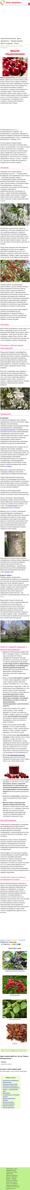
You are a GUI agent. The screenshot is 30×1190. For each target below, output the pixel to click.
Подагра (3, 1051)
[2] (13, 940)
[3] (14, 940)
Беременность (5, 41)
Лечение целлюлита (8, 1105)
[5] (17, 940)
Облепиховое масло (8, 1102)
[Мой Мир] (19, 944)
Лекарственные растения (21, 1051)
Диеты (19, 38)
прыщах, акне (9, 571)
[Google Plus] (18, 944)
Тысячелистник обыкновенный (11, 1087)
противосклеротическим (7, 429)
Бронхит (16, 1049)
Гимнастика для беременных (11, 1080)
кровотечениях (12, 505)
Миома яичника (7, 1082)
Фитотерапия (6, 1093)
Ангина (5, 1049)
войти (8, 1071)
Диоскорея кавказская (9, 1103)
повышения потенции (17, 755)
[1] (11, 940)
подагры (9, 466)
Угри (10, 1051)
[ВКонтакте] (14, 944)
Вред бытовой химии (8, 1107)
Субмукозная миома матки (10, 1085)
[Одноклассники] (13, 944)
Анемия (9, 1049)
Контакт (14, 1178)
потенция (7, 1051)
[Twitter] (16, 944)
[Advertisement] (15, 21)
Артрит (12, 1049)
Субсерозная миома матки (10, 1084)
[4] (15, 940)
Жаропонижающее (22, 1049)
